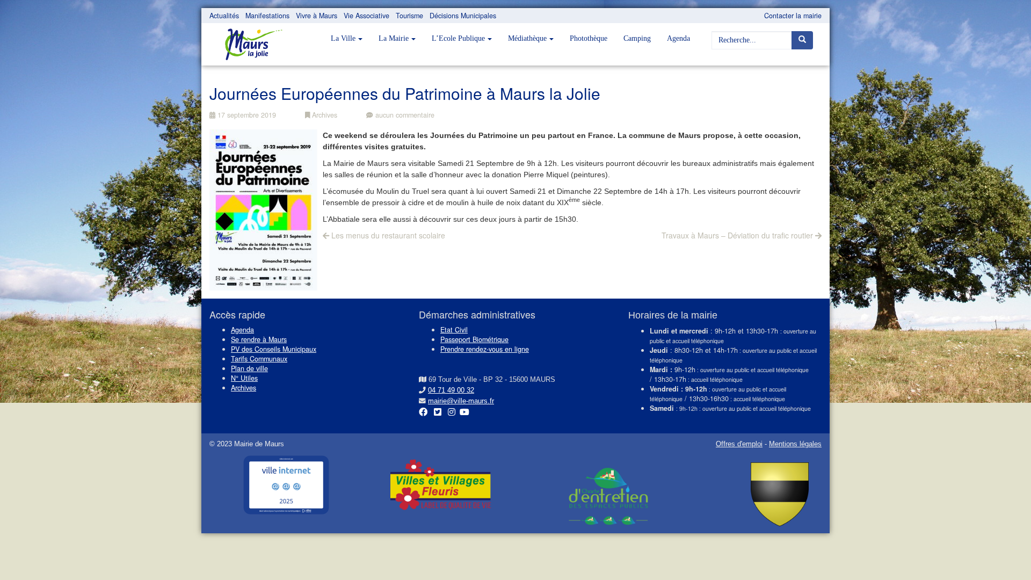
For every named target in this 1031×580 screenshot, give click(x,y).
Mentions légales (795, 444)
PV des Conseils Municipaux (273, 349)
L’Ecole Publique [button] (458, 38)
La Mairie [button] (394, 38)
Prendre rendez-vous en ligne (484, 349)
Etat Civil (454, 330)
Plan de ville (249, 368)
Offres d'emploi (739, 444)
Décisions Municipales (463, 15)
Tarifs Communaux (259, 359)
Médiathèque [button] (527, 38)
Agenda (678, 38)
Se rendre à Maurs (259, 339)
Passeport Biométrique (474, 339)
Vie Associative (366, 15)
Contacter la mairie (793, 15)
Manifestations (267, 15)
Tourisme (409, 15)
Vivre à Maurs (316, 15)
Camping (637, 38)
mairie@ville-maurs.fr (461, 401)
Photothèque (588, 38)
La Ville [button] (343, 38)
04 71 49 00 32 (451, 390)
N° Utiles (244, 378)
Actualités (224, 15)
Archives (323, 115)
